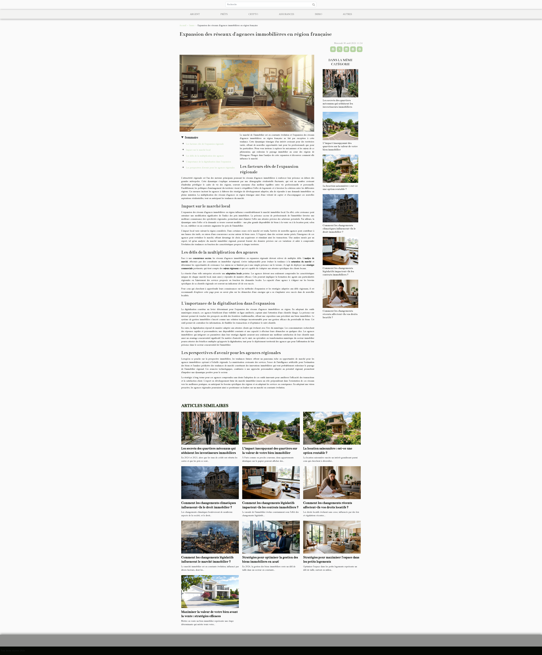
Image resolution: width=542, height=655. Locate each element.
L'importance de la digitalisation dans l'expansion (208, 162)
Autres (347, 14)
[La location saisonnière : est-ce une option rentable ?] (340, 169)
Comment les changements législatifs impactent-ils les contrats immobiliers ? (338, 271)
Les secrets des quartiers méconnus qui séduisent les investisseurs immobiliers (338, 103)
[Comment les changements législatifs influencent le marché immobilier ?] (210, 537)
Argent (195, 14)
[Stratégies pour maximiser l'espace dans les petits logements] (332, 537)
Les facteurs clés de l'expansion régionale (205, 144)
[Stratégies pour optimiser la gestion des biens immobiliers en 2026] (271, 537)
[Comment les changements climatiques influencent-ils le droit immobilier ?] (340, 208)
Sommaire (191, 137)
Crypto (253, 14)
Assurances (286, 14)
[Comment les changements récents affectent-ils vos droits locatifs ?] (340, 294)
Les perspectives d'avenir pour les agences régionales (210, 168)
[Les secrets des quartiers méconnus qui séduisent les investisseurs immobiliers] (340, 83)
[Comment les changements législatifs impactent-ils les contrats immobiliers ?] (340, 251)
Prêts (224, 14)
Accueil (183, 26)
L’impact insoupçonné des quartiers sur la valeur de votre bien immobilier (340, 146)
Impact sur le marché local (198, 150)
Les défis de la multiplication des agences (205, 156)
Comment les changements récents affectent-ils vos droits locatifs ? (340, 314)
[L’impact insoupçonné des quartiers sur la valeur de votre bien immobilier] (340, 126)
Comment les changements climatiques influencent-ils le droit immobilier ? (339, 228)
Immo (318, 14)
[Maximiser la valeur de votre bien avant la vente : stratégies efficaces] (210, 591)
